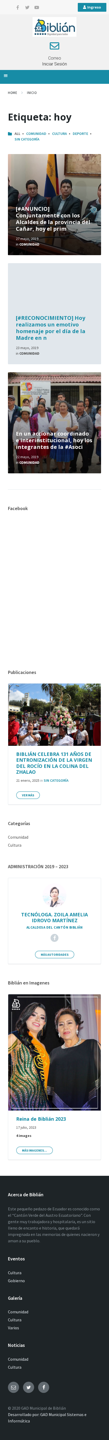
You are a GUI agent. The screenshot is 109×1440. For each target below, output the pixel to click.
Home (12, 92)
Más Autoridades (55, 955)
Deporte (80, 133)
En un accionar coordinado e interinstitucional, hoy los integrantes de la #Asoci (54, 440)
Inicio (32, 92)
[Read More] (54, 204)
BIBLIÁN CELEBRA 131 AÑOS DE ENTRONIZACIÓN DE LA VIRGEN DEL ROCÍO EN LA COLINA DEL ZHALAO (54, 763)
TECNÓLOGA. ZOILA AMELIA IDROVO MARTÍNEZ (54, 917)
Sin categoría (27, 139)
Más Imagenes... (34, 1150)
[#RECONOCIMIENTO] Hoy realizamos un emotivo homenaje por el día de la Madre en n (50, 327)
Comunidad (36, 133)
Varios (13, 1327)
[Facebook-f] (18, 7)
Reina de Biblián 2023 (41, 1119)
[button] (6, 76)
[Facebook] (54, 938)
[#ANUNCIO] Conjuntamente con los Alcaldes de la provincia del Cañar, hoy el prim (53, 218)
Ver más (28, 795)
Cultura (59, 133)
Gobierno (16, 1280)
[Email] (13, 1387)
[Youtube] (37, 7)
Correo (54, 58)
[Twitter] (27, 7)
